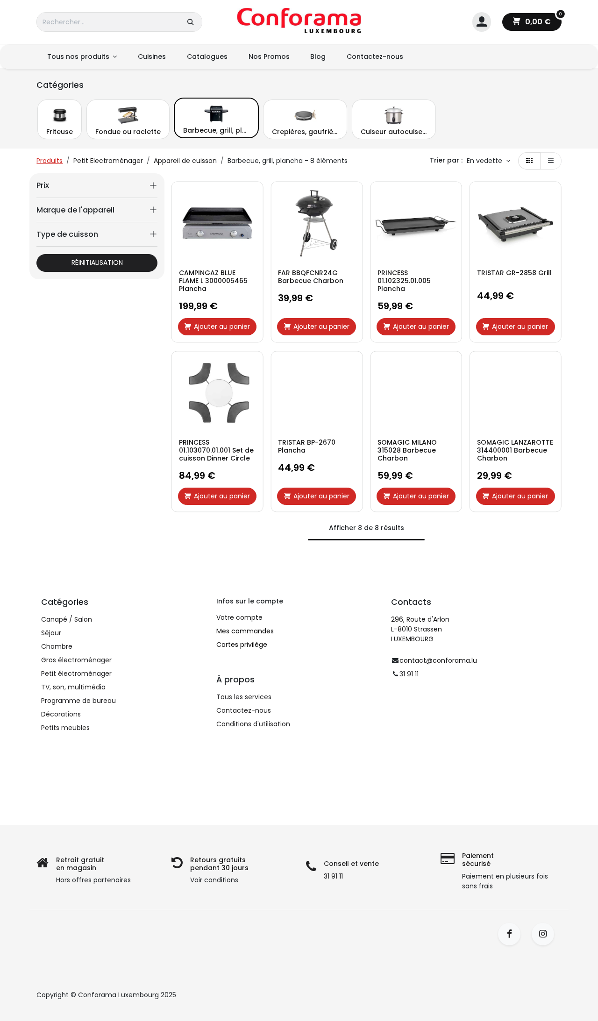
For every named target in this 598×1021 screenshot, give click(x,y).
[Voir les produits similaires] (253, 258)
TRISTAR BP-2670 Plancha (306, 446)
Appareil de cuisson (185, 160)
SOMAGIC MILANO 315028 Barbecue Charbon (407, 450)
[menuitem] (81, 56)
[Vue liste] (551, 161)
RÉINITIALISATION (97, 262)
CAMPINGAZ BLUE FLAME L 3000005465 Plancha (213, 280)
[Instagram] (546, 934)
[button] (488, 161)
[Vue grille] (529, 161)
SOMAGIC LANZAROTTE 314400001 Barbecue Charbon (515, 450)
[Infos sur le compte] (481, 22)
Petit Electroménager (108, 160)
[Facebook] (512, 934)
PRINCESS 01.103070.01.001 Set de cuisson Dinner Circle (216, 450)
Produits (49, 160)
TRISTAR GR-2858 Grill (514, 273)
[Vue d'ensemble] (253, 195)
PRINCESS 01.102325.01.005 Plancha (404, 280)
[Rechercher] (190, 22)
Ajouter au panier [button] (222, 326)
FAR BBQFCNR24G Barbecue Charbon (310, 277)
